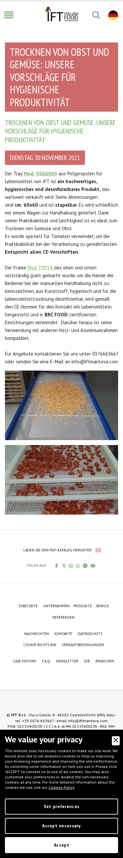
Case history (24, 661)
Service (102, 606)
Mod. (32, 267)
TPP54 (45, 267)
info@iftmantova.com (88, 720)
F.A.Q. (46, 661)
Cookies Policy (61, 787)
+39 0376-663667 (38, 720)
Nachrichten (36, 633)
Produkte (82, 606)
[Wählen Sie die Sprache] (112, 15)
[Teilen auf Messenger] (85, 565)
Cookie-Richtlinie (39, 645)
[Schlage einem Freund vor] (93, 565)
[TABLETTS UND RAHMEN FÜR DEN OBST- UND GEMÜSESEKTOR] (61, 404)
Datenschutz (90, 633)
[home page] (61, 14)
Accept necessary (61, 826)
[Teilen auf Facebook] (56, 565)
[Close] (116, 740)
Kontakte (63, 633)
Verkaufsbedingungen (83, 645)
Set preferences (61, 806)
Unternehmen (56, 606)
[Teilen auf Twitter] (63, 565)
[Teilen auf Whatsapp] (78, 565)
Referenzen (63, 617)
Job (87, 661)
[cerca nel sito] (96, 15)
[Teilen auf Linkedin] (71, 565)
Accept (61, 845)
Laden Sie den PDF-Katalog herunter (57, 550)
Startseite (28, 606)
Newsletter (67, 661)
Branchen (104, 661)
